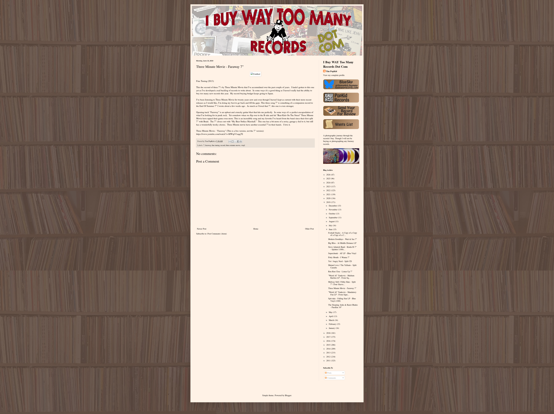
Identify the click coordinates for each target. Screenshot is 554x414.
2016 (328, 341)
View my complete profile (334, 75)
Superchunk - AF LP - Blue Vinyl (342, 253)
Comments (331, 377)
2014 (328, 348)
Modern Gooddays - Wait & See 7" (342, 239)
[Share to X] (235, 141)
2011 (328, 360)
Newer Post (201, 228)
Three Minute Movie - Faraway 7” (342, 288)
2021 (328, 194)
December (333, 205)
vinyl (243, 145)
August (332, 221)
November (333, 209)
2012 (328, 356)
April (331, 316)
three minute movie (233, 145)
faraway (208, 145)
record (222, 145)
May (331, 312)
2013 (328, 352)
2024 (328, 182)
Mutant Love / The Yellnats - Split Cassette (342, 266)
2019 (328, 202)
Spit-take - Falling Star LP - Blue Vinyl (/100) (342, 299)
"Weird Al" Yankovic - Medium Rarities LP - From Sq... (341, 276)
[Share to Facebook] (238, 141)
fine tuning (216, 145)
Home (255, 228)
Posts (329, 372)
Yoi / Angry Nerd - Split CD (340, 261)
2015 (328, 344)
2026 (328, 174)
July (331, 225)
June (331, 229)
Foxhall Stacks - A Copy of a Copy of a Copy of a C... (342, 234)
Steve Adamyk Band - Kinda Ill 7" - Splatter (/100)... (342, 248)
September (333, 217)
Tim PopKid (331, 71)
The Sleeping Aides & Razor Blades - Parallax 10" (343, 306)
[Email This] (229, 141)
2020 (328, 198)
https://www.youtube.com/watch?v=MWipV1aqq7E (219, 134)
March (332, 320)
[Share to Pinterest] (240, 141)
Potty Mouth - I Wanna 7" (339, 257)
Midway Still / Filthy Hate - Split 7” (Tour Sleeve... (342, 283)
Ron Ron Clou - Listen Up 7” (340, 271)
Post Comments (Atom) (217, 233)
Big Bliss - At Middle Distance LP (342, 243)
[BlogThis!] (232, 141)
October (332, 213)
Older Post (309, 228)
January (332, 328)
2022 (328, 190)
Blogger (288, 395)
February (333, 324)
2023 (328, 186)
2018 (328, 333)
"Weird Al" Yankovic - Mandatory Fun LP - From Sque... (342, 293)
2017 (328, 336)
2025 (328, 178)
